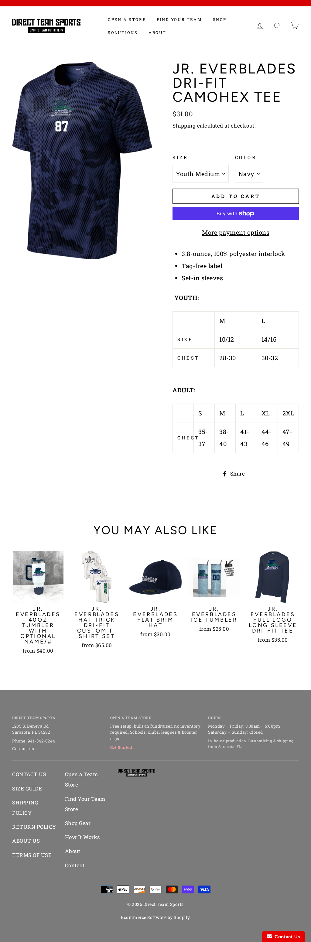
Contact (75, 865)
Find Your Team (179, 19)
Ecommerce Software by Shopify (155, 917)
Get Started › (122, 747)
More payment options (235, 232)
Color (246, 157)
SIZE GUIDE (27, 788)
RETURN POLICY (34, 826)
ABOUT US (26, 840)
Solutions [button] (123, 32)
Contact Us (286, 936)
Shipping (184, 125)
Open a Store (127, 19)
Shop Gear (78, 823)
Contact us (23, 748)
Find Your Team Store (85, 804)
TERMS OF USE (32, 855)
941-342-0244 (41, 741)
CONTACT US (29, 774)
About (157, 32)
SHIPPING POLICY (25, 807)
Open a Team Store (81, 779)
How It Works (82, 837)
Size (180, 157)
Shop (220, 19)
